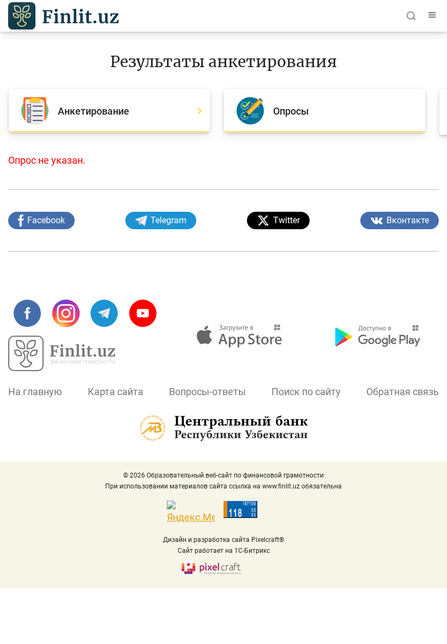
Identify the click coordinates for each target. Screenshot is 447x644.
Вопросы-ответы (207, 391)
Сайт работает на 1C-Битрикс (224, 550)
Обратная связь (402, 391)
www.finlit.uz (281, 486)
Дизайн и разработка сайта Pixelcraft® (223, 540)
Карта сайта (115, 391)
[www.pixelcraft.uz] (223, 568)
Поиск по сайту (306, 391)
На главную (35, 391)
